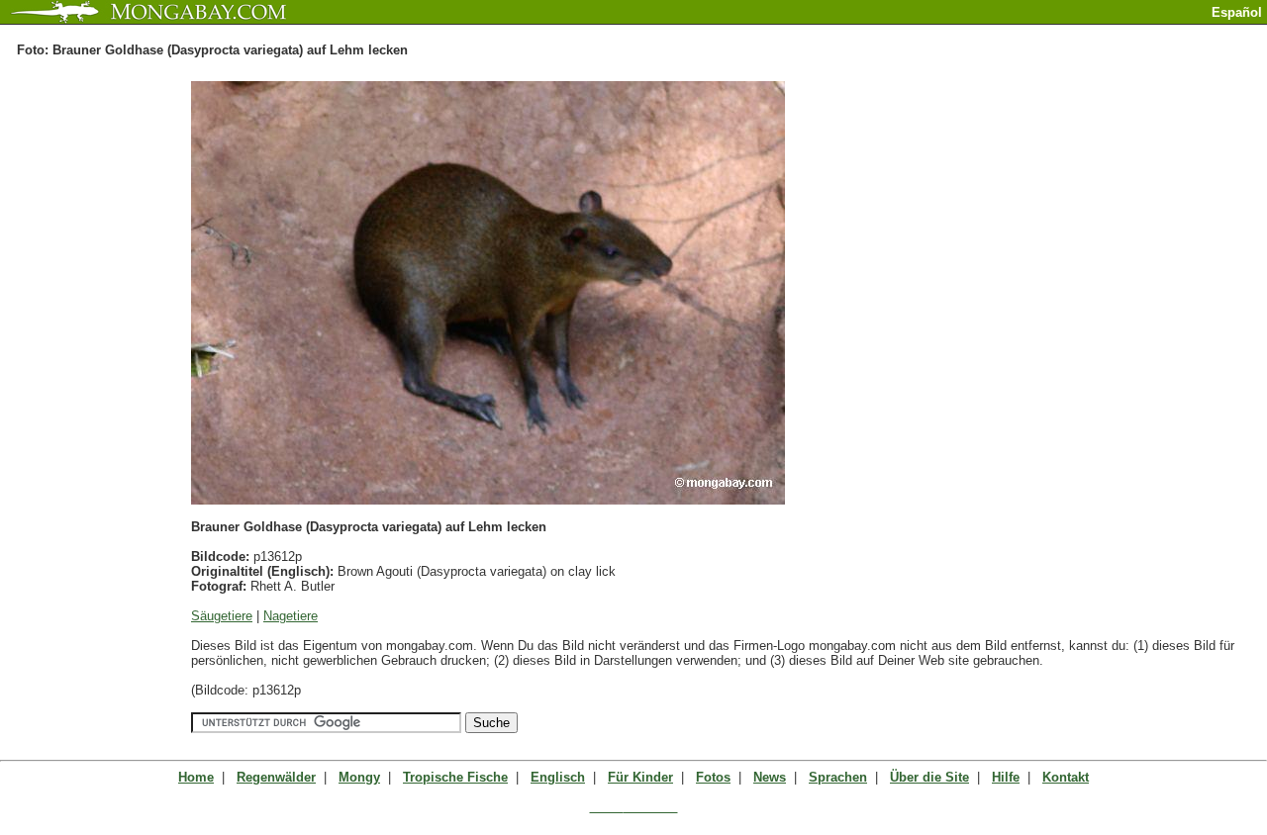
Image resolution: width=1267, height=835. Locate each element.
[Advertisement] (1035, 32)
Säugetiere (221, 615)
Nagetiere (290, 615)
